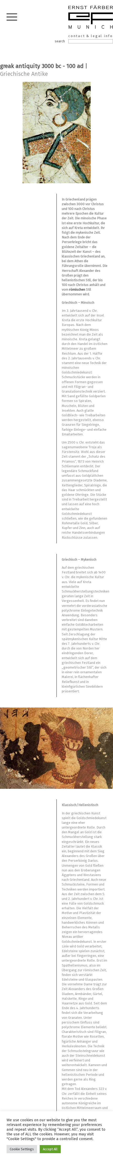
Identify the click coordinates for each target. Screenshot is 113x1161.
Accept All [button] (50, 1149)
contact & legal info (90, 36)
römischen (77, 289)
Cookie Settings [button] (22, 1149)
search (60, 41)
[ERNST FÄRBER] (90, 17)
